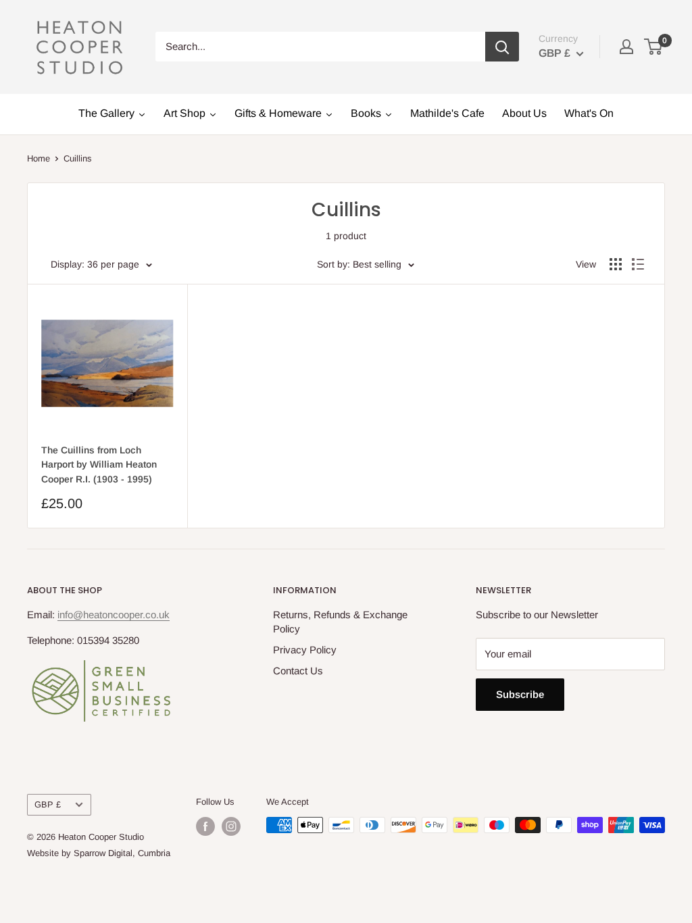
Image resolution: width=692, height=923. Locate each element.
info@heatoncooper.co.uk (113, 614)
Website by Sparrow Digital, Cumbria (98, 853)
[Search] (502, 46)
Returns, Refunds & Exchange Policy (340, 621)
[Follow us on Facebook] (205, 826)
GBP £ (47, 804)
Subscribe (520, 694)
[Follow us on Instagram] (231, 826)
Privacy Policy (305, 649)
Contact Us (298, 670)
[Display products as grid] (616, 264)
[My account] (626, 46)
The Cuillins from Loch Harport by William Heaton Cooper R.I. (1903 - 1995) (99, 464)
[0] (653, 47)
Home (38, 158)
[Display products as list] (638, 264)
